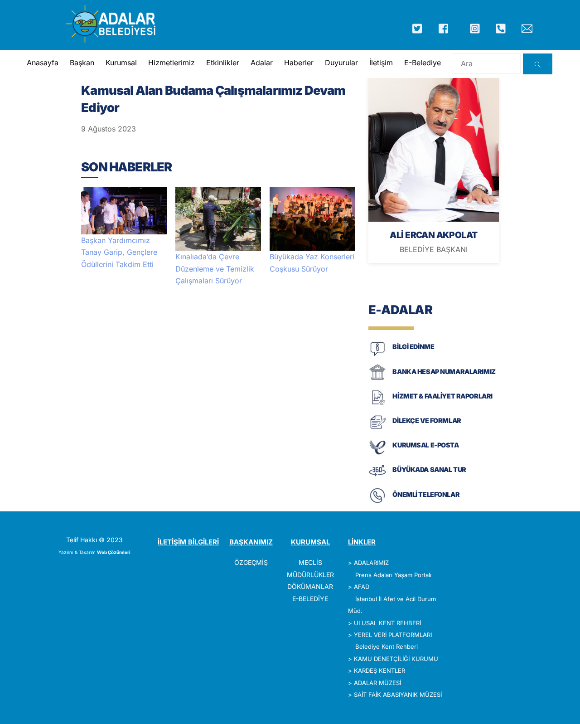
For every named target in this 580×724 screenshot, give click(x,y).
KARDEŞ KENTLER (379, 670)
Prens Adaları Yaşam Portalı (393, 574)
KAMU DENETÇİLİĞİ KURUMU (396, 658)
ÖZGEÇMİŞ (251, 562)
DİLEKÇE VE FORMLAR (426, 420)
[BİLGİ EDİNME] (377, 355)
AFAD (361, 586)
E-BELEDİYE (310, 599)
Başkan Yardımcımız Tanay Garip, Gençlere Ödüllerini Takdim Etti (119, 252)
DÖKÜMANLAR (310, 586)
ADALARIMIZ (371, 562)
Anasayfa (42, 62)
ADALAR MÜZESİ (377, 682)
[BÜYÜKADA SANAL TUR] (377, 478)
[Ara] (537, 63)
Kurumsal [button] (121, 62)
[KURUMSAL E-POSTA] (377, 453)
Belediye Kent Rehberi (386, 646)
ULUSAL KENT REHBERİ (387, 623)
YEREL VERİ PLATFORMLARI (393, 634)
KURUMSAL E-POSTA (425, 445)
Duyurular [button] (341, 62)
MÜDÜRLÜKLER (310, 574)
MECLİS (310, 562)
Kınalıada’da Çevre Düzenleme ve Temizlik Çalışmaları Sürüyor (214, 268)
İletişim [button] (381, 62)
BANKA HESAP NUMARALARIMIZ (443, 371)
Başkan (82, 62)
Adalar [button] (262, 62)
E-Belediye (422, 62)
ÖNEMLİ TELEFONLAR (425, 494)
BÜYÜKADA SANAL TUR (429, 469)
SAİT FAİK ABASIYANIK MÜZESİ (398, 694)
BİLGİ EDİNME (413, 346)
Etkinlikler (222, 62)
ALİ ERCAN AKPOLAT (433, 234)
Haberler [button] (299, 62)
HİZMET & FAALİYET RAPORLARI (442, 396)
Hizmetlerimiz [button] (171, 62)
